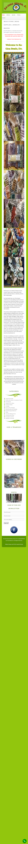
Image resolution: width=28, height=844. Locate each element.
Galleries (8, 14)
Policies (18, 14)
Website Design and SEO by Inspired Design (14, 719)
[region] (14, 170)
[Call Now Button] (25, 841)
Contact (3, 17)
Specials (13, 14)
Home (3, 14)
